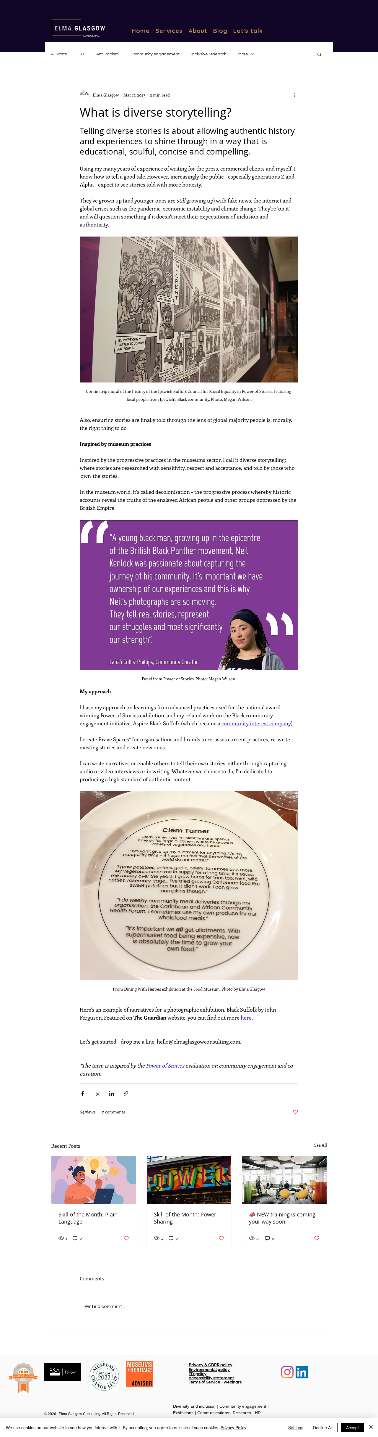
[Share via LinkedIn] (111, 1093)
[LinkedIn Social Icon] (302, 1372)
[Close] (370, 1427)
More (243, 54)
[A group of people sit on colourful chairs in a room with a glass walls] (284, 1180)
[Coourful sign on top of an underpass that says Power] (189, 1180)
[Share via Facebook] (82, 1093)
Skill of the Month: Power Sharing (185, 1218)
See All (320, 1145)
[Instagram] (287, 1372)
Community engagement (155, 54)
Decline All (323, 1427)
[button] (319, 54)
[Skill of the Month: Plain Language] (93, 1180)
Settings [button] (295, 1427)
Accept (352, 1427)
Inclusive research (209, 54)
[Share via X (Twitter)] (97, 1093)
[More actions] (294, 94)
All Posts (59, 54)
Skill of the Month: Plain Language (88, 1218)
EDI (81, 54)
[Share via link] (126, 1093)
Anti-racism (107, 54)
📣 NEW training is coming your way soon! (282, 1218)
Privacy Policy (233, 1427)
